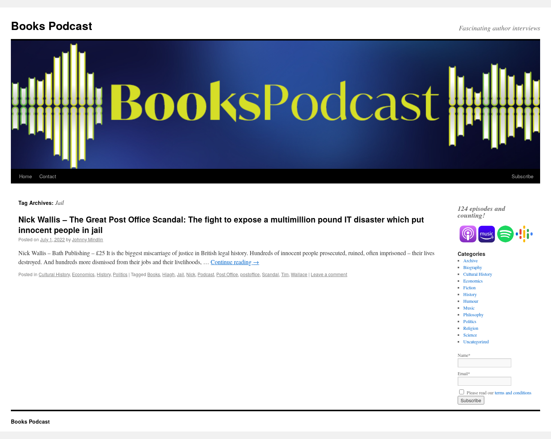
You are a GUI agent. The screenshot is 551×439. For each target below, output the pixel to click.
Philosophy (473, 314)
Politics (120, 274)
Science (470, 335)
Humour (470, 301)
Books (153, 274)
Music (469, 308)
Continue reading (235, 262)
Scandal (270, 274)
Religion (470, 328)
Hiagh (168, 274)
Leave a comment (329, 274)
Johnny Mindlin (87, 239)
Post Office (227, 274)
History (104, 274)
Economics (83, 274)
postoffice (250, 274)
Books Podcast (51, 25)
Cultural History (54, 274)
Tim (285, 274)
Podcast (206, 274)
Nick (190, 274)
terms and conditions (513, 392)
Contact (47, 176)
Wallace (299, 274)
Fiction (469, 287)
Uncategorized (476, 341)
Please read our (498, 392)
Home (25, 176)
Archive (470, 260)
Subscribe (522, 176)
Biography (472, 267)
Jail (180, 274)
